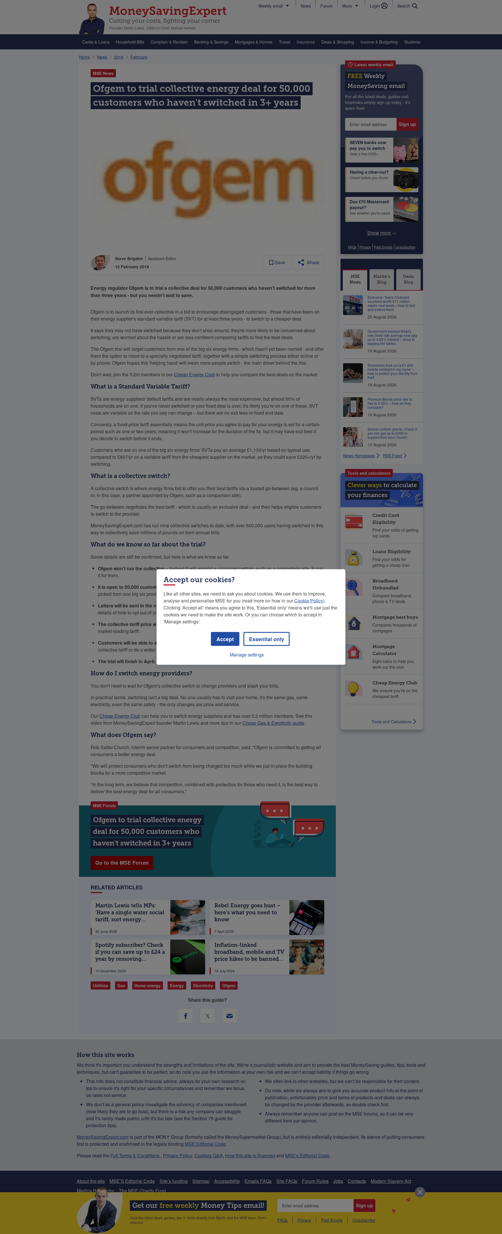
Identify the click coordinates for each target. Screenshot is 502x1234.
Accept (225, 639)
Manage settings (247, 654)
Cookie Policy (308, 600)
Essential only (266, 639)
